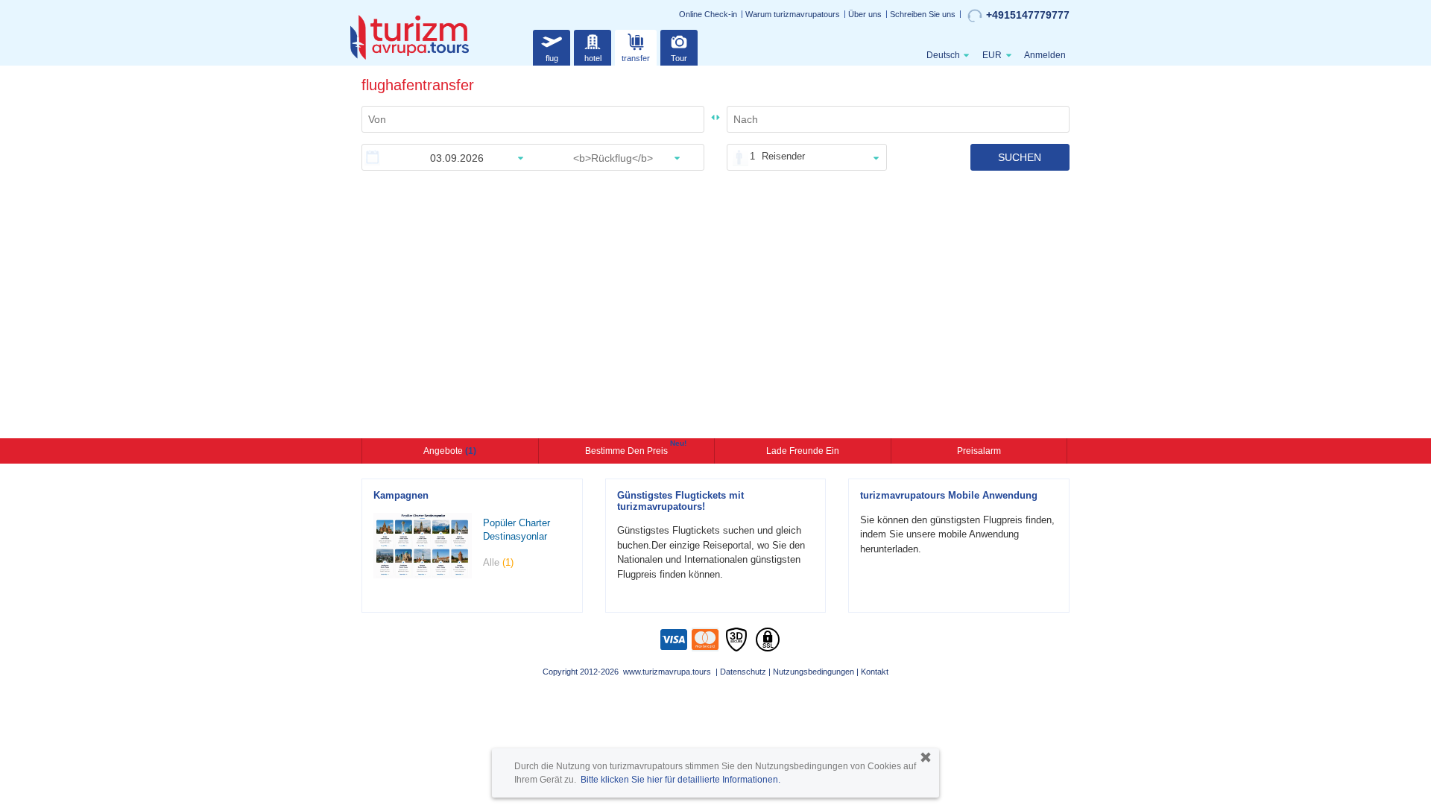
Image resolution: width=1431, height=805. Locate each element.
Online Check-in (708, 14)
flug (552, 58)
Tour (679, 58)
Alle (498, 562)
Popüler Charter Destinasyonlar (516, 530)
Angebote (449, 451)
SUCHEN (1019, 157)
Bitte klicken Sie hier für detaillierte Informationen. (680, 779)
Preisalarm (979, 451)
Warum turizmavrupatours (792, 14)
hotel (592, 58)
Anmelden (1045, 55)
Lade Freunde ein (802, 451)
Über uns (865, 14)
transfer (636, 58)
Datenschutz (743, 671)
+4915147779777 (1028, 15)
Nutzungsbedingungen (813, 671)
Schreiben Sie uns (922, 14)
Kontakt (874, 671)
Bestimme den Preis (628, 449)
